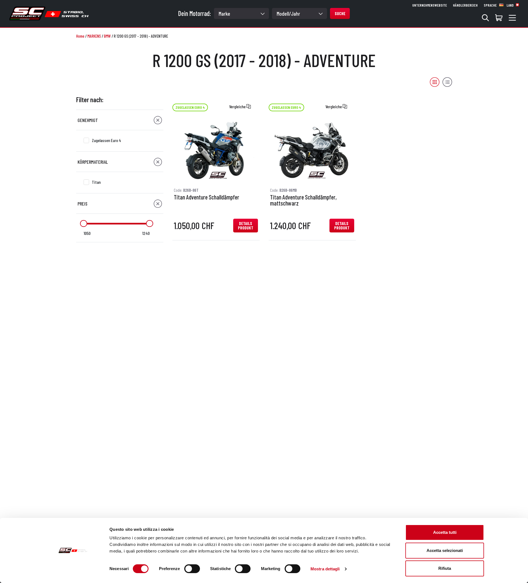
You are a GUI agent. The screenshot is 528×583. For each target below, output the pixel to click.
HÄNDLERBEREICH (465, 5)
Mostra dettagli (325, 569)
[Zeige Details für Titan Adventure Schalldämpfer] (216, 150)
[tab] (119, 120)
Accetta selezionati (445, 550)
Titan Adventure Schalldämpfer (206, 197)
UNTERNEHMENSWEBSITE (429, 5)
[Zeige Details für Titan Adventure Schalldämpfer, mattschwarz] (312, 150)
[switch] (192, 568)
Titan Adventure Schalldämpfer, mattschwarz (303, 200)
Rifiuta (444, 568)
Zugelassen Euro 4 (106, 140)
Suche (340, 13)
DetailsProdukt (245, 225)
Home (80, 36)
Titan (96, 182)
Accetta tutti (445, 532)
